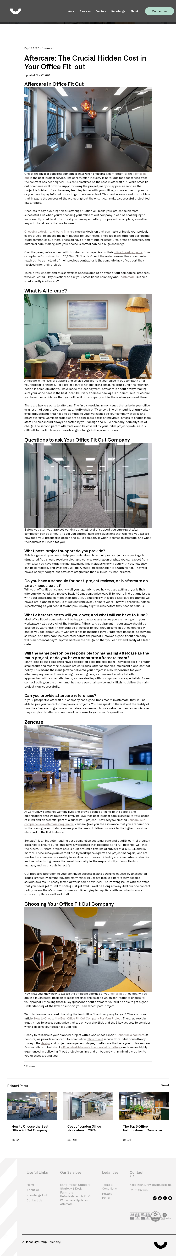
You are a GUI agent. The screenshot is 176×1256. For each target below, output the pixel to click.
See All (165, 1085)
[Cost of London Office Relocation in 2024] (88, 1106)
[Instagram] (155, 1198)
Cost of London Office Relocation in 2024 (84, 1128)
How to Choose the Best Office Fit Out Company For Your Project (30, 1128)
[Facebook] (160, 1198)
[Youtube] (170, 1198)
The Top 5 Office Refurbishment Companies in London (143, 1128)
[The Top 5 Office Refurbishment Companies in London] (144, 1106)
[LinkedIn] (165, 1198)
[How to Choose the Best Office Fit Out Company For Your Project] (32, 1106)
